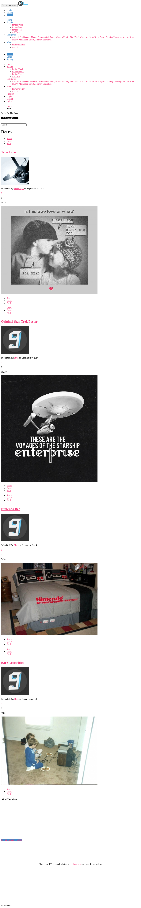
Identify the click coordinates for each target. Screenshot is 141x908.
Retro (96, 37)
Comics (59, 37)
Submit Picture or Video (11, 840)
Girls (47, 37)
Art (86, 37)
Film (72, 37)
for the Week (17, 25)
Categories (11, 79)
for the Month (18, 27)
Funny (53, 37)
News (91, 37)
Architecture (25, 37)
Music (82, 37)
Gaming (109, 37)
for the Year (17, 30)
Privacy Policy (18, 44)
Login (9, 10)
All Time (16, 32)
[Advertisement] (21, 821)
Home (9, 64)
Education (47, 40)
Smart (39, 40)
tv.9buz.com (75, 864)
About (15, 47)
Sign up (10, 12)
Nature (34, 37)
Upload (10, 15)
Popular (10, 66)
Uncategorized (119, 37)
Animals (15, 37)
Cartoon (41, 37)
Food (76, 37)
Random (10, 94)
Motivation (23, 40)
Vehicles (130, 37)
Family (66, 37)
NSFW (15, 40)
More (9, 42)
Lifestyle (32, 40)
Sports (102, 37)
